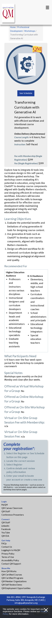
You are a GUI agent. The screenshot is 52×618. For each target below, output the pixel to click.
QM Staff (5, 511)
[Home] (8, 13)
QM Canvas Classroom (11, 508)
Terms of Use (7, 557)
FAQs (4, 543)
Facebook (6, 529)
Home (13, 27)
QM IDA (5, 536)
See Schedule (25, 93)
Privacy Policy (7, 553)
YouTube (5, 532)
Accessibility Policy (10, 560)
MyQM (4, 504)
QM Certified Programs (12, 578)
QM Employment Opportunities (15, 588)
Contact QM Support (11, 563)
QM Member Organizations (14, 581)
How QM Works (8, 571)
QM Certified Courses (11, 574)
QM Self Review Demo (11, 584)
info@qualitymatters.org (26, 603)
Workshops (29, 31)
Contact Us (6, 547)
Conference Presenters (12, 515)
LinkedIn (5, 526)
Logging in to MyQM (10, 550)
